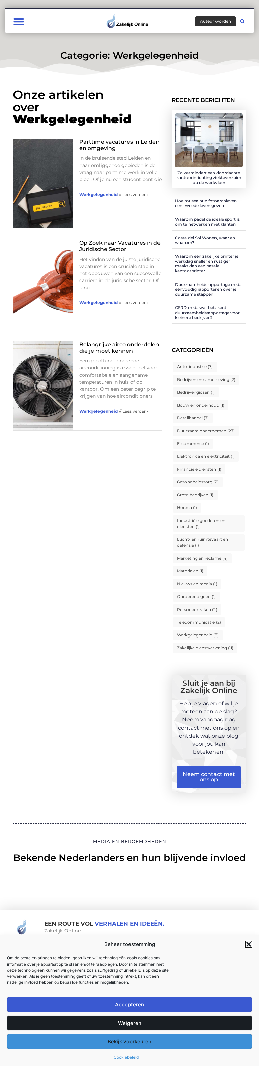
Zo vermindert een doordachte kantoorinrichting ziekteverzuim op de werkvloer (208, 177)
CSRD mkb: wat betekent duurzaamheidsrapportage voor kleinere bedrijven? (207, 312)
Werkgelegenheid (98, 194)
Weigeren (129, 1023)
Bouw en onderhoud (200, 405)
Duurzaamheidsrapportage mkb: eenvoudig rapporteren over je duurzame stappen (208, 289)
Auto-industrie (195, 366)
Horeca (187, 507)
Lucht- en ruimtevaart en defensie (202, 542)
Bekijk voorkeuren (129, 1041)
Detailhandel (193, 417)
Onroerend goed (196, 596)
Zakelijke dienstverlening (205, 647)
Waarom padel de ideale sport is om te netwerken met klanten (207, 222)
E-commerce (193, 443)
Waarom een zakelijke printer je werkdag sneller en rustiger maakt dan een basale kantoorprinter (206, 263)
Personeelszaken (197, 609)
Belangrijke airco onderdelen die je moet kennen (119, 347)
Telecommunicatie (199, 622)
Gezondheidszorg (198, 481)
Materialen (190, 570)
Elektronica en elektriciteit (206, 456)
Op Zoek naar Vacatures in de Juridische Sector (120, 246)
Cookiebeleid (126, 1057)
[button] (248, 944)
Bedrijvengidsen (196, 392)
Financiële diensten (199, 469)
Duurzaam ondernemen (206, 430)
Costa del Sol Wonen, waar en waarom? (205, 240)
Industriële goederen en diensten (201, 523)
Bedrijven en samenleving (206, 379)
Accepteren (129, 1004)
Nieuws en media (197, 583)
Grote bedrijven (195, 494)
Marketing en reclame (202, 558)
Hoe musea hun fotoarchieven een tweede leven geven (206, 203)
